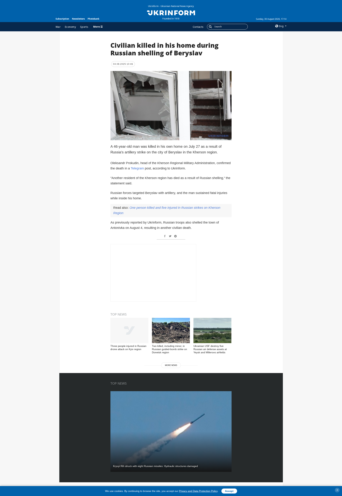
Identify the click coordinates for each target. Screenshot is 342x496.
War (58, 26)
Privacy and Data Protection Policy (198, 491)
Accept (229, 491)
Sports (84, 26)
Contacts (198, 26)
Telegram (137, 168)
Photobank (93, 18)
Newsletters (78, 18)
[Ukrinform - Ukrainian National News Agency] (171, 12)
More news (171, 365)
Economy (70, 26)
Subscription (62, 18)
